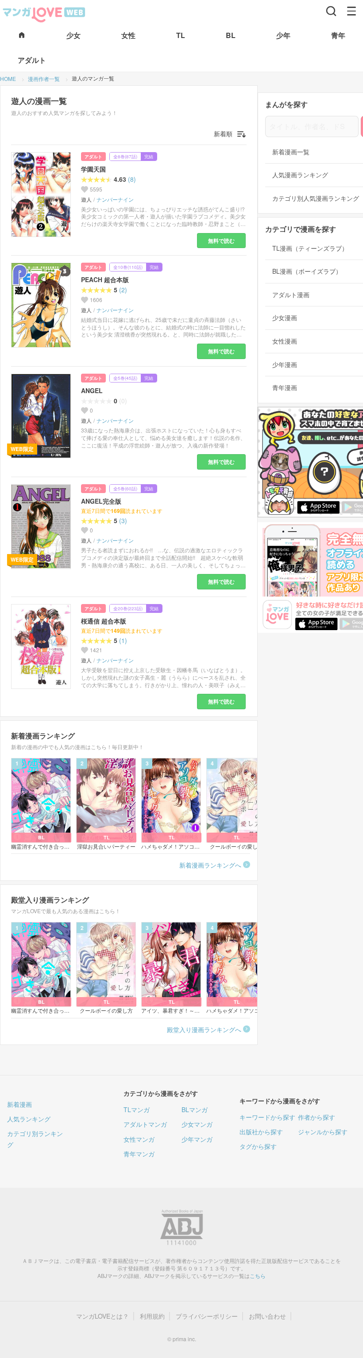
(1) (123, 640)
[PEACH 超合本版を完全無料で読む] (42, 305)
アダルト (93, 156)
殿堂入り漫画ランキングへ (204, 1029)
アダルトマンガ (145, 1124)
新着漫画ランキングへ (210, 865)
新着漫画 (19, 1104)
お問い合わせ (267, 1316)
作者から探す (316, 1117)
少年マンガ (197, 1139)
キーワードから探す (267, 1117)
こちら (258, 1275)
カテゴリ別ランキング (35, 1139)
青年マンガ (139, 1153)
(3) (123, 520)
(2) (123, 290)
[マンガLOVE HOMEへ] (22, 35)
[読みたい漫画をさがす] (331, 11)
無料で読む (221, 241)
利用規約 (152, 1316)
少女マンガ (197, 1124)
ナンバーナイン (115, 199)
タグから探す (258, 1146)
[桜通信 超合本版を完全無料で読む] (42, 646)
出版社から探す (261, 1131)
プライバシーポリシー (207, 1316)
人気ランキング (28, 1118)
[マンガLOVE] (44, 14)
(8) (132, 179)
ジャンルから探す (323, 1131)
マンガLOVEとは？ (102, 1316)
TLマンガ (137, 1109)
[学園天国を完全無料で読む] (42, 194)
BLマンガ (195, 1109)
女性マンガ (139, 1139)
